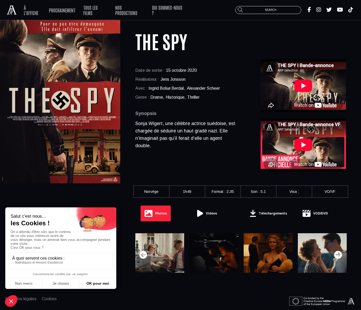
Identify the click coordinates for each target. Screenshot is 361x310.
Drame (156, 97)
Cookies (49, 299)
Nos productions (126, 10)
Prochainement (62, 10)
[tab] (156, 213)
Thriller (193, 97)
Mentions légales (20, 299)
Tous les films (90, 10)
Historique (175, 97)
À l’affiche (31, 10)
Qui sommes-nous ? (167, 10)
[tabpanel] (240, 254)
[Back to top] (353, 289)
